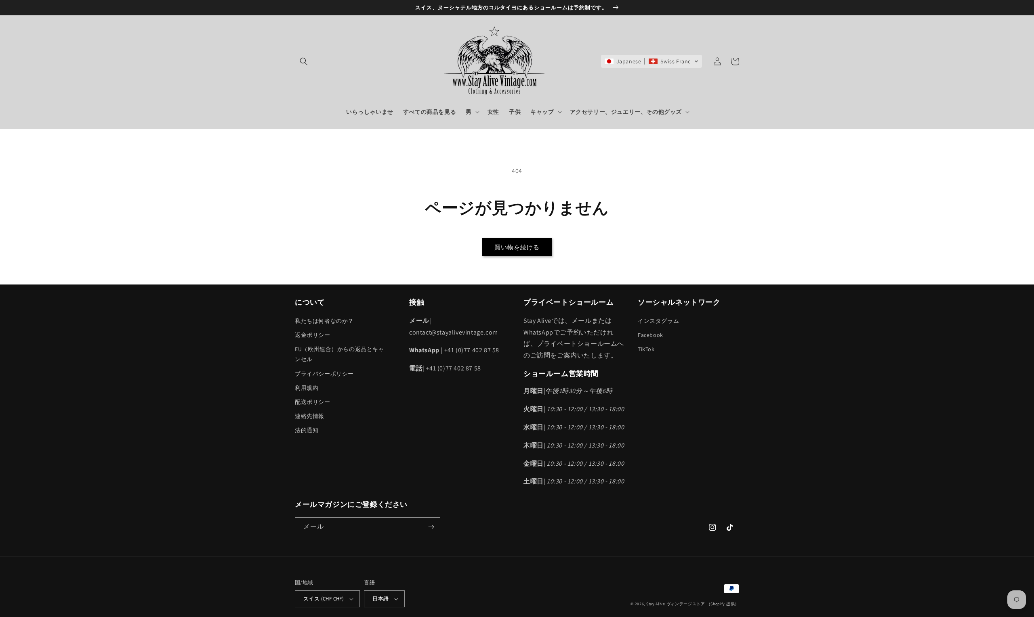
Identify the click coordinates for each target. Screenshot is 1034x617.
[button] (304, 61)
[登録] (431, 526)
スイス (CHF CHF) (323, 598)
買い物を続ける (517, 247)
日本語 (380, 598)
